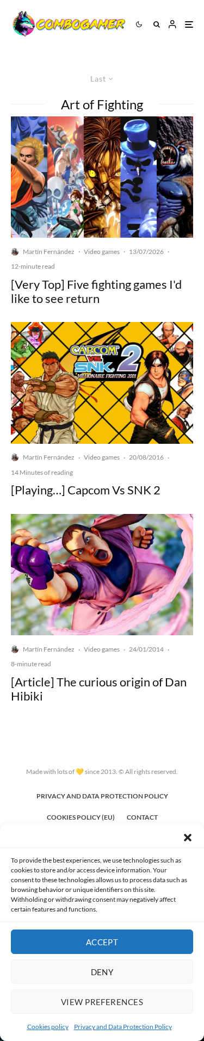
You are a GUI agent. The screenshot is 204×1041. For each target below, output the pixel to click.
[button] (187, 837)
